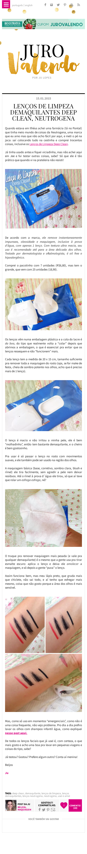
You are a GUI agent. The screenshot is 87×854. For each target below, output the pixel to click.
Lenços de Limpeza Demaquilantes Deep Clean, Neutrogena (43, 112)
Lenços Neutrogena (32, 796)
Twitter (43, 809)
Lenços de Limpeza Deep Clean (49, 144)
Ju (28, 804)
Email (53, 809)
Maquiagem (24, 809)
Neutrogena (50, 796)
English (29, 5)
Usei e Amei (64, 796)
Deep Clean (18, 793)
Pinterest (48, 809)
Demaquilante (32, 793)
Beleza (22, 807)
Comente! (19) (75, 806)
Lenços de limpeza (51, 793)
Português (17, 5)
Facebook (39, 809)
